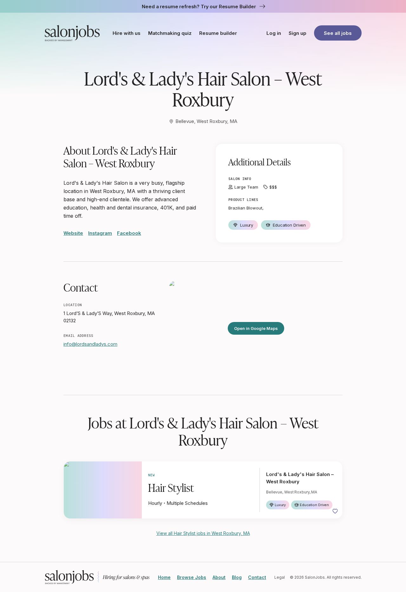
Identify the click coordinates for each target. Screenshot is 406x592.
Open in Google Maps (256, 328)
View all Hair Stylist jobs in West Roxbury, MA (203, 533)
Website (73, 233)
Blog (237, 577)
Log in (273, 33)
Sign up (297, 33)
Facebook (129, 233)
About (219, 577)
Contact (257, 577)
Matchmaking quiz (170, 33)
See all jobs (338, 33)
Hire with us (127, 33)
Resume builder (218, 33)
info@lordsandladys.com (90, 344)
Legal (279, 577)
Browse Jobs (191, 577)
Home (164, 577)
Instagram (100, 233)
